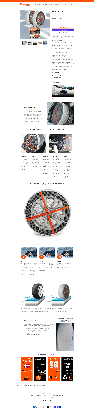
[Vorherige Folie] (45, 241)
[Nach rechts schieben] (49, 43)
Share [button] (54, 98)
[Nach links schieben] (21, 43)
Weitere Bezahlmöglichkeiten (63, 32)
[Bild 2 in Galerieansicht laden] (30, 43)
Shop (34, 395)
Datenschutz (49, 395)
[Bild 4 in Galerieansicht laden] (40, 43)
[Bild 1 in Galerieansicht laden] (24, 43)
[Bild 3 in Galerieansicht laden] (35, 43)
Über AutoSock (38, 395)
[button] (71, 4)
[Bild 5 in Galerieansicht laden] (45, 43)
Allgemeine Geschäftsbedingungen (43, 397)
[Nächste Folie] (49, 241)
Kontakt (31, 395)
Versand (58, 15)
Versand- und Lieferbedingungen (57, 395)
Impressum (44, 395)
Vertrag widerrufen (53, 397)
